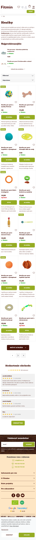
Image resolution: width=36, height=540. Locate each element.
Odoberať (29, 444)
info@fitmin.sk (19, 460)
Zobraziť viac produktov (17, 69)
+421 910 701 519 (19, 463)
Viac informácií (14, 526)
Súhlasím (27, 535)
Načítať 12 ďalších (16, 348)
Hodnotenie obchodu (18, 365)
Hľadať (31, 11)
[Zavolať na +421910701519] (22, 7)
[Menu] (33, 7)
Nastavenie (4, 530)
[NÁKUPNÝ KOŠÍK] (29, 7)
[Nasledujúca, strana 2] (18, 355)
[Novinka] (9, 94)
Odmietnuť (9, 535)
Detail (9, 202)
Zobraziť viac (18, 423)
